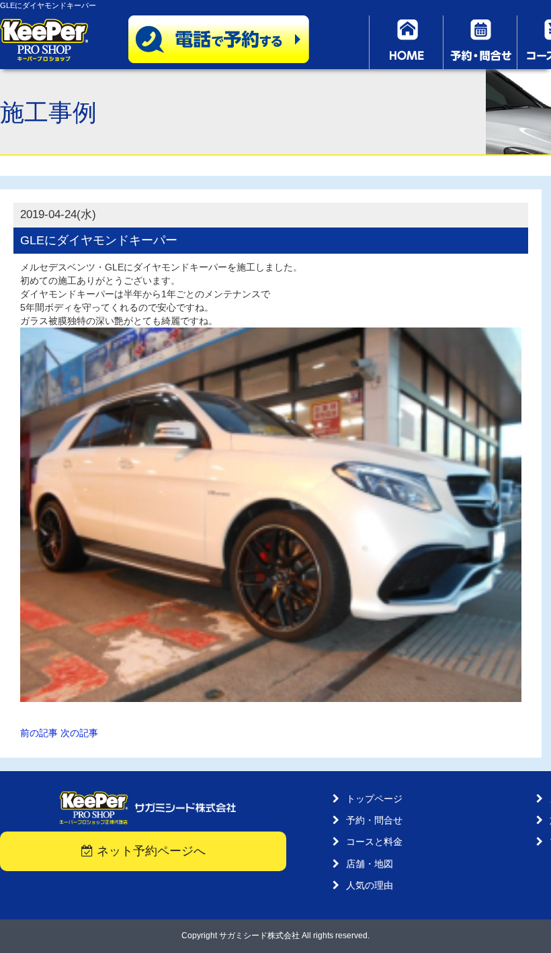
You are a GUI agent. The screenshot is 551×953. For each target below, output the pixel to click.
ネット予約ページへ (149, 851)
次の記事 (79, 733)
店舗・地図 (369, 863)
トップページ (374, 798)
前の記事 (39, 733)
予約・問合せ (374, 820)
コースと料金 (374, 841)
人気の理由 (369, 885)
